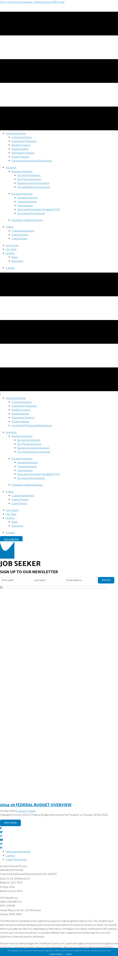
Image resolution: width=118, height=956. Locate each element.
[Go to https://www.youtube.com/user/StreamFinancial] (59, 840)
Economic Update (26, 810)
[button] (11, 539)
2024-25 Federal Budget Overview (36, 805)
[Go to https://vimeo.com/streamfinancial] (59, 844)
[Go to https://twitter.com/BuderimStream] (59, 832)
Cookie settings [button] (56, 954)
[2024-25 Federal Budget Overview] (53, 587)
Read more (10, 822)
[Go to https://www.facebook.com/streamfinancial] (59, 828)
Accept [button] (69, 954)
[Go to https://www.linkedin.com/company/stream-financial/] (59, 848)
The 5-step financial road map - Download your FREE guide (32, 1)
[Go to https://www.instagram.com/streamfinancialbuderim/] (59, 836)
